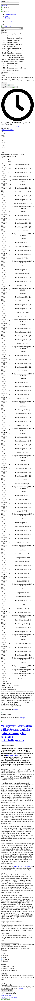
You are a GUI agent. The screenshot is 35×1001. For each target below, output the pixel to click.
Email (2, 940)
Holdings (22, 717)
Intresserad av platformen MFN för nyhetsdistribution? (17, 81)
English (9, 124)
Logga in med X (7, 26)
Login (21, 28)
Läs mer (20, 988)
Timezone (4, 950)
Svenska (3, 124)
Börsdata (15, 709)
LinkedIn (14, 997)
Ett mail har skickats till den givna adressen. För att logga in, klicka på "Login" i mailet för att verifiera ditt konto (17, 977)
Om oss (7, 16)
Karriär (9, 997)
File (12, 130)
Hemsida (3, 997)
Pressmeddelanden (10, 14)
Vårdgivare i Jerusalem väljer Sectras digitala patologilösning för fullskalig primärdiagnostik (16, 733)
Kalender (4, 158)
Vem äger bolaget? (6, 714)
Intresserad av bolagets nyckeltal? (11, 706)
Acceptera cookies (7, 990)
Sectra (17, 126)
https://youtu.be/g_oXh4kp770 (22, 866)
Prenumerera (5, 944)
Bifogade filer (5, 128)
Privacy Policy (9, 21)
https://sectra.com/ (12, 755)
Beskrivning (4, 681)
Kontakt (7, 18)
